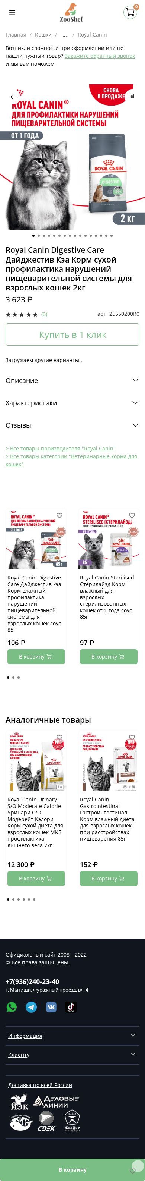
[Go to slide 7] (65, 236)
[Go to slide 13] (96, 236)
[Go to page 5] (29, 899)
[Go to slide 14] (101, 236)
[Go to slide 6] (59, 236)
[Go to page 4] (24, 899)
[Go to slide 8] (70, 236)
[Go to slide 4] (49, 236)
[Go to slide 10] (80, 236)
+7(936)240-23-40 (32, 981)
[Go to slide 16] (111, 236)
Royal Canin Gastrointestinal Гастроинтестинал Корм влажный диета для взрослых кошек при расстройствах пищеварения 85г (107, 819)
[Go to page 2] (13, 677)
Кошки (43, 34)
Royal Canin (92, 34)
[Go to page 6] (34, 899)
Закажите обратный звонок (100, 55)
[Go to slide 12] (91, 236)
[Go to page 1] (8, 677)
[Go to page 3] (18, 677)
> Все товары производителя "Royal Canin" (61, 448)
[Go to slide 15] (106, 236)
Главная (16, 34)
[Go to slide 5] (54, 236)
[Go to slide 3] (44, 236)
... (64, 35)
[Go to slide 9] (75, 236)
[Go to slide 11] (85, 236)
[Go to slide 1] (33, 236)
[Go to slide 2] (39, 236)
